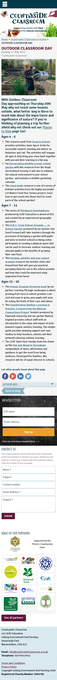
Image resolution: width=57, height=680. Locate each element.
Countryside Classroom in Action (28, 39)
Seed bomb (16, 185)
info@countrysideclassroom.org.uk (29, 651)
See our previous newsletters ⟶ (20, 441)
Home (4, 39)
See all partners (13, 617)
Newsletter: (11, 400)
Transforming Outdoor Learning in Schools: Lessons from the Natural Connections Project (27, 308)
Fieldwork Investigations (34, 210)
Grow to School (41, 141)
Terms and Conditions (13, 663)
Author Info (10, 384)
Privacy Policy (8, 666)
